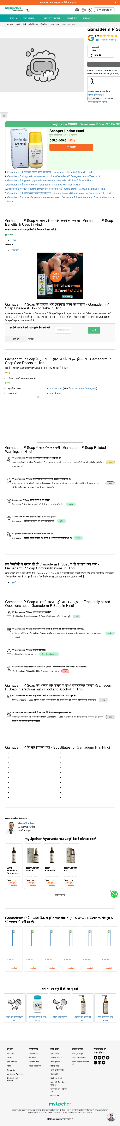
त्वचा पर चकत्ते (56, 388)
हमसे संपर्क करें (12, 1061)
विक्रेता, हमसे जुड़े (56, 1078)
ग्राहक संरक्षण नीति (35, 1065)
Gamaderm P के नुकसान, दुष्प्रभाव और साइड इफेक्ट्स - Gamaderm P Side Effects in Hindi (50, 180)
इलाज (12, 18)
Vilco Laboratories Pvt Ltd (106, 70)
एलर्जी (14, 582)
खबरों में (9, 1057)
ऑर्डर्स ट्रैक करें (55, 1061)
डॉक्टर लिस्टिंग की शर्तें (79, 1057)
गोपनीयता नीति (33, 1053)
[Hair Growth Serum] (33, 854)
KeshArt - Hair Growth (12, 1079)
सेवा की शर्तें (32, 1057)
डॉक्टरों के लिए (77, 1049)
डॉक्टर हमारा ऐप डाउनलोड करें (80, 1062)
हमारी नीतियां (33, 1049)
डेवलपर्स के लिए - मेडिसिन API (58, 1090)
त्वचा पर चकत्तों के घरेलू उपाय (84, 388)
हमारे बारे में (10, 1053)
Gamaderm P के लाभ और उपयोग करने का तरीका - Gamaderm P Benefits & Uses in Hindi (49, 172)
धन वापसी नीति (34, 1061)
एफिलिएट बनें (54, 1095)
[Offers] (77, 9)
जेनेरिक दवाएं (54, 1065)
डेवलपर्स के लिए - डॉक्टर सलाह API (58, 1083)
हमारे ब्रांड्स (28, 18)
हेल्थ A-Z (87, 18)
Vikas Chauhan (26, 823)
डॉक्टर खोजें (54, 1074)
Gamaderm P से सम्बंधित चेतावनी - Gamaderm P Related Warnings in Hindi (44, 184)
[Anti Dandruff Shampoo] (14, 854)
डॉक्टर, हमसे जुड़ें (77, 1053)
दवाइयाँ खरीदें (54, 1053)
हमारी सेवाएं (54, 1049)
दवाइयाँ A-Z (72, 18)
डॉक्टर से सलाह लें (52, 18)
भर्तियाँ (9, 1065)
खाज (14, 240)
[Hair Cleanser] (52, 854)
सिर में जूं (15, 250)
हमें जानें (10, 1049)
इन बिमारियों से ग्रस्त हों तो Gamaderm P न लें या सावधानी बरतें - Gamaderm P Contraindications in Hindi (56, 188)
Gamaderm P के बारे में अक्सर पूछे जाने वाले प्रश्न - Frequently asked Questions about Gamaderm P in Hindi (59, 193)
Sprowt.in (11, 1070)
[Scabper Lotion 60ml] (26, 148)
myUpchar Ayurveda (15, 1074)
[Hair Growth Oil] (71, 854)
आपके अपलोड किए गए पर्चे (97, 101)
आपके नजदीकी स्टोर (57, 1070)
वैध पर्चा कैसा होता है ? (96, 94)
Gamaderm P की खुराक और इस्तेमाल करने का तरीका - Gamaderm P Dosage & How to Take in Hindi (55, 176)
